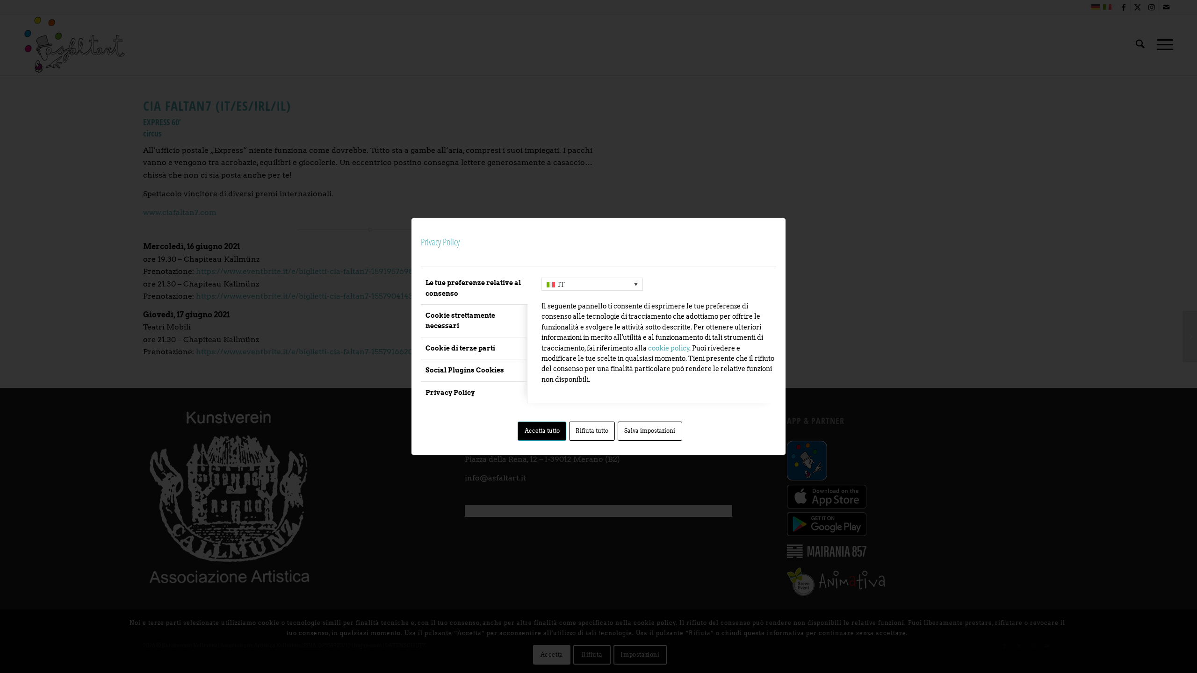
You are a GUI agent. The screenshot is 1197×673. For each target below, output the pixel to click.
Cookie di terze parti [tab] (460, 348)
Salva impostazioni (649, 430)
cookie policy (669, 348)
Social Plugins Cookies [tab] (464, 370)
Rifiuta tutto (592, 430)
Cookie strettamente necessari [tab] (460, 320)
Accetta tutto (542, 430)
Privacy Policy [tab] (450, 392)
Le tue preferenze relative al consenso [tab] (473, 288)
